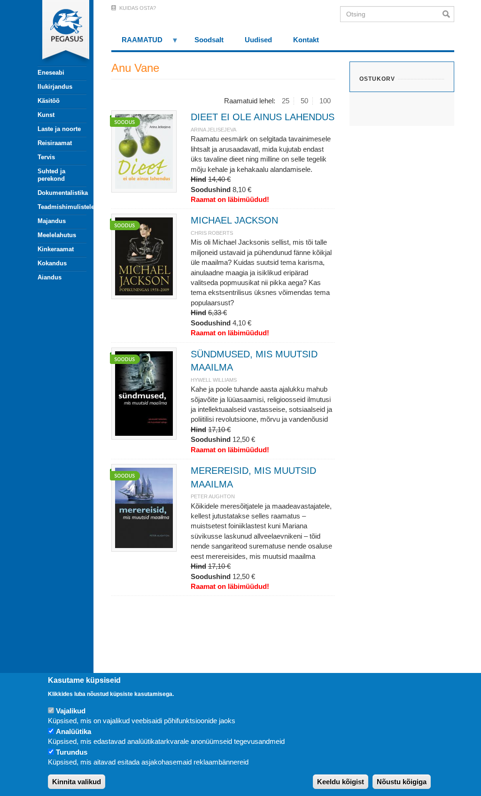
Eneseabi (51, 72)
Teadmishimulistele (62, 206)
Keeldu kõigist (340, 782)
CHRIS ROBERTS (212, 233)
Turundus (71, 752)
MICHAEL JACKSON (234, 220)
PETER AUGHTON (213, 496)
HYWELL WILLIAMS (214, 380)
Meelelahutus (57, 235)
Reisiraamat (55, 143)
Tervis (46, 157)
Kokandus (52, 263)
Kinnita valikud (76, 782)
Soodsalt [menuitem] (209, 40)
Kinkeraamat (56, 249)
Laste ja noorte (59, 128)
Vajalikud (70, 711)
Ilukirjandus (55, 86)
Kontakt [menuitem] (306, 40)
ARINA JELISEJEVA (213, 129)
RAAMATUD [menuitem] (137, 43)
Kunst (46, 114)
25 (285, 101)
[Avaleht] (56, 33)
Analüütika (73, 731)
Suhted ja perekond (51, 175)
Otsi (448, 14)
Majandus (52, 220)
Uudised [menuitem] (258, 40)
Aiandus (50, 277)
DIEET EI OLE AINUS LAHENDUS (262, 117)
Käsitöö (49, 100)
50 (304, 101)
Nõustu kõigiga (402, 782)
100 (325, 101)
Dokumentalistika (62, 192)
